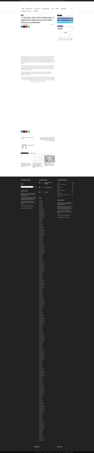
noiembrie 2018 (41, 337)
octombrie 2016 (41, 374)
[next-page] (23, 169)
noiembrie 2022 (41, 267)
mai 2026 (40, 205)
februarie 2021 (41, 297)
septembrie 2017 (42, 358)
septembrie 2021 (42, 287)
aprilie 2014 (41, 418)
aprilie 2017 (41, 365)
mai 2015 (40, 399)
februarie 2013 (41, 438)
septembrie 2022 (42, 270)
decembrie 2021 (41, 283)
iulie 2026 (40, 202)
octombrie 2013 (41, 427)
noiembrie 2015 (41, 390)
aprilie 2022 (41, 277)
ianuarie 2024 (41, 246)
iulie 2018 (40, 343)
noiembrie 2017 (41, 355)
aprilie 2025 (41, 224)
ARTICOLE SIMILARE (24, 153)
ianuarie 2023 (41, 264)
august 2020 (41, 306)
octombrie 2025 (41, 215)
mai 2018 (40, 346)
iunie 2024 (40, 239)
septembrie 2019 (42, 322)
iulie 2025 (40, 220)
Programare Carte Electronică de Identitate (59, 0)
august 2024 (41, 236)
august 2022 (41, 271)
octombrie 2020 (41, 303)
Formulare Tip (63, 8)
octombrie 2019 (41, 321)
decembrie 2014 (41, 406)
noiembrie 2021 (41, 284)
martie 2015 (41, 402)
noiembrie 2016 (41, 372)
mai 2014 (40, 416)
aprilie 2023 (41, 259)
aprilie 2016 (41, 383)
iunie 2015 (40, 397)
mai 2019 (40, 328)
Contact (57, 8)
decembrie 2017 (41, 353)
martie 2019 (41, 331)
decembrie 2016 (41, 371)
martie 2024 (41, 243)
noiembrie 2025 (41, 214)
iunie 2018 (40, 344)
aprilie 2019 (41, 330)
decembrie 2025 (41, 212)
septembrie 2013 (42, 428)
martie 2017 (41, 366)
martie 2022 (41, 278)
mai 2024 (40, 240)
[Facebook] (22, 27)
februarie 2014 (41, 421)
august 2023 (41, 253)
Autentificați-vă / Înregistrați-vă (25, 0)
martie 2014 (41, 419)
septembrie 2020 (42, 305)
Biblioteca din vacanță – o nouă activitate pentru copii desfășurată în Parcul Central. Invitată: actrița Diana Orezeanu (28, 194)
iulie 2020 (40, 308)
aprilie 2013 (41, 435)
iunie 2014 (40, 415)
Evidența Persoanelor (48, 187)
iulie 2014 (40, 413)
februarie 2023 (41, 262)
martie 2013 (41, 437)
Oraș (52, 8)
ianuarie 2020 (41, 317)
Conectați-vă (70, 20)
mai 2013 (40, 434)
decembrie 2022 (41, 265)
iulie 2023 (40, 255)
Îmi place (71, 18)
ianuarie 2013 (41, 440)
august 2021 (41, 289)
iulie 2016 (40, 378)
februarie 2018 (41, 350)
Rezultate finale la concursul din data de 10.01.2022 (27, 138)
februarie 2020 (41, 315)
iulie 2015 (40, 396)
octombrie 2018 (41, 339)
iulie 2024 (40, 237)
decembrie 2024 (41, 230)
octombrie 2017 (41, 356)
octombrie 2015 (41, 391)
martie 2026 (41, 208)
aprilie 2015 (41, 400)
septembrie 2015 (42, 393)
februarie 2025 (41, 227)
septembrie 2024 (42, 234)
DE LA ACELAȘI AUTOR (32, 153)
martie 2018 (41, 349)
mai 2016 (40, 381)
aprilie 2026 (41, 206)
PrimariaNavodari (25, 24)
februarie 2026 (41, 209)
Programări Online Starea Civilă (49, 0)
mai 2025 (40, 223)
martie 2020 (41, 314)
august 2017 (41, 359)
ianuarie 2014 (41, 422)
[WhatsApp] (29, 27)
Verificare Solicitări (34, 0)
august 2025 (41, 218)
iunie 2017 (40, 362)
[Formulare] (41, 193)
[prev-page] (21, 169)
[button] (72, 8)
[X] (24, 27)
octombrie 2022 (41, 268)
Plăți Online (35, 11)
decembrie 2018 (41, 336)
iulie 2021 (40, 290)
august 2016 (41, 377)
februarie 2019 (41, 333)
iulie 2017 (40, 361)
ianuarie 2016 (41, 387)
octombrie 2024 (41, 233)
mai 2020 (40, 311)
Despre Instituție (29, 8)
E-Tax (30, 0)
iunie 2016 (40, 380)
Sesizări (38, 0)
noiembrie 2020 (41, 302)
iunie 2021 (40, 292)
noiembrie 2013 (41, 425)
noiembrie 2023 (41, 249)
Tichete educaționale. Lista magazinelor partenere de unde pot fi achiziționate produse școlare (49, 164)
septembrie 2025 (42, 217)
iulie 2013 (40, 431)
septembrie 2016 (42, 375)
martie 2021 (41, 296)
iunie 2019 (40, 327)
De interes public (46, 8)
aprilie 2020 (41, 312)
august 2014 (41, 412)
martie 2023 (41, 261)
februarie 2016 (41, 386)
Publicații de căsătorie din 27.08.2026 (27, 208)
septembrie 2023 (42, 252)
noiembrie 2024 (41, 231)
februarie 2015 (41, 403)
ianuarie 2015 (41, 405)
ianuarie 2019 (41, 334)
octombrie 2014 (41, 409)
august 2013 (41, 430)
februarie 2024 (41, 245)
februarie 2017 (41, 368)
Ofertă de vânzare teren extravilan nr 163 (63, 215)
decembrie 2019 (41, 318)
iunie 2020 (40, 309)
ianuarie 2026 (41, 211)
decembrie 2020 (41, 300)
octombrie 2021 (41, 286)
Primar (23, 8)
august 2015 (41, 394)
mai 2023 (40, 258)
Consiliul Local (37, 8)
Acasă (22, 13)
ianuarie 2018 (41, 352)
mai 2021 (40, 293)
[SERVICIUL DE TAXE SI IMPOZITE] (41, 184)
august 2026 (41, 201)
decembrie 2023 (41, 248)
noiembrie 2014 (41, 408)
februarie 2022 (41, 280)
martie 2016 (41, 384)
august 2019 (41, 324)
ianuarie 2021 (41, 299)
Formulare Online (42, 0)
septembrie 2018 (42, 340)
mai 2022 (40, 275)
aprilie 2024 (41, 242)
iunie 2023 (40, 256)
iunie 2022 (40, 274)
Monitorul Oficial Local (26, 11)
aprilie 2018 (41, 347)
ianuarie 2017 (41, 369)
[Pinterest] (26, 27)
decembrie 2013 (41, 424)
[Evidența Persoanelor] (41, 188)
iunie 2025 (40, 221)
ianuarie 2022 (41, 281)
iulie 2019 (40, 325)
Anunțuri (24, 13)
